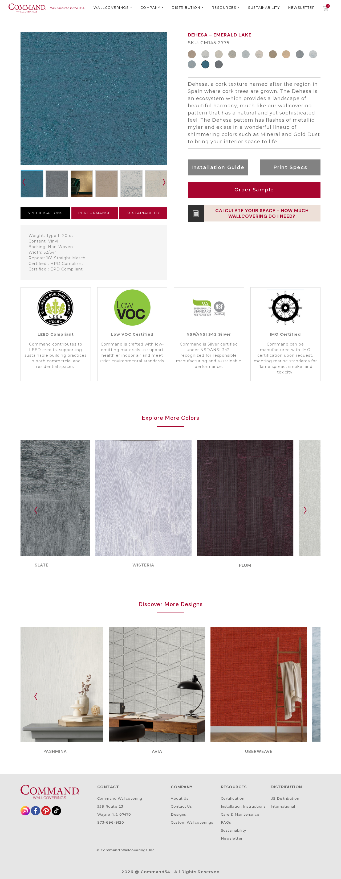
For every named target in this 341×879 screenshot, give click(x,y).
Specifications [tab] (45, 213)
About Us (179, 798)
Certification (233, 798)
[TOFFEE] (232, 54)
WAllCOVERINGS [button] (112, 8)
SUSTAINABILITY (264, 8)
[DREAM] (259, 54)
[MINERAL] (313, 54)
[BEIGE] (219, 54)
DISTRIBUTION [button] (186, 8)
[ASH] (192, 64)
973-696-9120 (110, 822)
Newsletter (301, 8)
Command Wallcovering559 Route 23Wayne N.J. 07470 (119, 806)
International (283, 806)
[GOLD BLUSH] (286, 54)
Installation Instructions (243, 806)
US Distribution (285, 798)
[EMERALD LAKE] (205, 64)
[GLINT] (273, 54)
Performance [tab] (94, 213)
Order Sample (254, 190)
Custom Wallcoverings (192, 822)
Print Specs (290, 167)
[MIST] (246, 54)
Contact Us (181, 806)
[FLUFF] (205, 54)
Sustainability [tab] (143, 213)
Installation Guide (218, 167)
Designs (178, 814)
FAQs (226, 822)
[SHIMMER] (300, 54)
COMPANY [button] (150, 8)
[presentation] (164, 182)
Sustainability (233, 830)
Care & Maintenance (240, 814)
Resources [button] (225, 8)
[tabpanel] (94, 252)
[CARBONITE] (219, 64)
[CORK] (192, 54)
